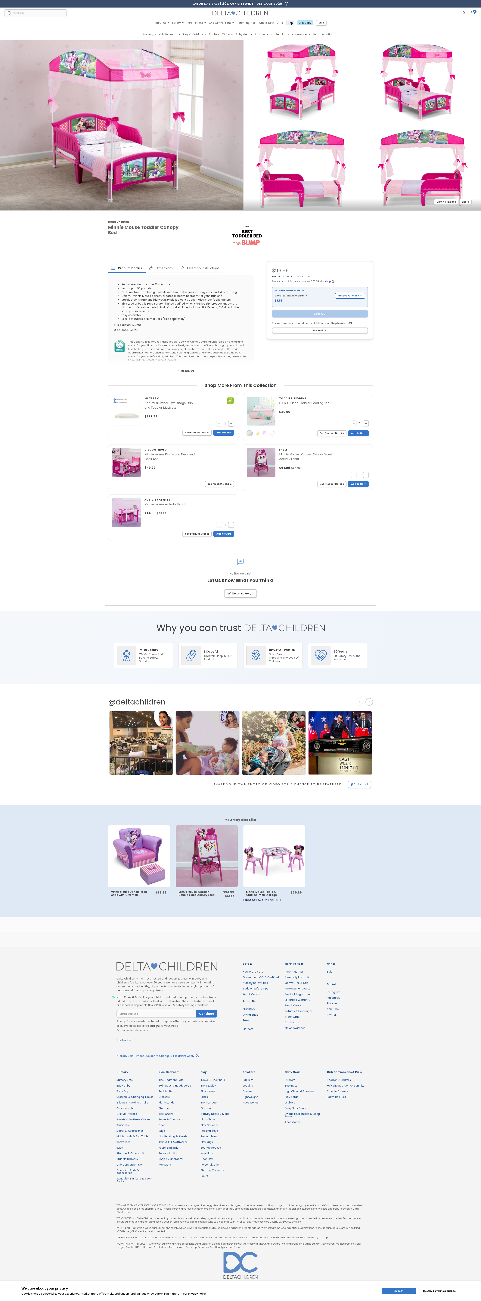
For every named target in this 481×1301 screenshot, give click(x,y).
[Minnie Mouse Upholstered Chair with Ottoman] (139, 856)
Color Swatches (295, 1028)
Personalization (323, 34)
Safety (176, 23)
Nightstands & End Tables (133, 1136)
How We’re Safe (253, 971)
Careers (248, 1029)
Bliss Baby (305, 23)
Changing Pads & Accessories (127, 1171)
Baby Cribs (123, 1085)
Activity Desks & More (215, 1114)
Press (246, 1020)
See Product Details (197, 432)
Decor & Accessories (130, 1131)
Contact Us (292, 1022)
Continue (206, 1013)
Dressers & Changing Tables (134, 1097)
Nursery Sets (124, 1080)
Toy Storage (209, 1102)
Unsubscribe (123, 1040)
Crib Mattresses (126, 1114)
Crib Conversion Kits (129, 1164)
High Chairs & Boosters (299, 1091)
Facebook (333, 998)
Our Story (249, 1009)
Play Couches (210, 1125)
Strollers (214, 34)
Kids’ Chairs (166, 1114)
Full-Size (248, 1080)
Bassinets (122, 1125)
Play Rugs (207, 1142)
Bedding (281, 34)
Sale (321, 22)
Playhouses (208, 1091)
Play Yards (291, 1097)
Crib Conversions (220, 23)
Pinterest (333, 1003)
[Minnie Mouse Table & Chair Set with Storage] (274, 856)
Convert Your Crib (296, 983)
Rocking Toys (209, 1131)
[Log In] (463, 13)
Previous (360, 701)
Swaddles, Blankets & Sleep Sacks (134, 1180)
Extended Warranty (297, 1000)
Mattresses (262, 34)
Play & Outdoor (193, 34)
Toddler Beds (167, 1091)
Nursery (148, 34)
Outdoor (206, 1108)
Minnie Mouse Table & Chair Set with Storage (261, 893)
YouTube (333, 1009)
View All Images (446, 201)
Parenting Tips (246, 23)
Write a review (239, 593)
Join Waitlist (320, 330)
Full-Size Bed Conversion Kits (345, 1085)
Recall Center (251, 994)
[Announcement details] (198, 1055)
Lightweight (250, 1097)
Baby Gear (243, 34)
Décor (162, 1125)
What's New (266, 23)
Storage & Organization (131, 1153)
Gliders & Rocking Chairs (132, 1102)
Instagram (333, 992)
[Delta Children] (166, 966)
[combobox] (36, 13)
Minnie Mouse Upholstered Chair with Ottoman (129, 893)
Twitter (331, 1015)
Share (465, 201)
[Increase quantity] (231, 424)
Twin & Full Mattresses (173, 1142)
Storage (164, 1108)
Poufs (204, 1176)
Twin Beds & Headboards (175, 1085)
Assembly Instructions (299, 977)
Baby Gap (122, 1091)
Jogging (248, 1085)
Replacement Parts (297, 988)
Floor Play (207, 1159)
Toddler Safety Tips (255, 988)
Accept (398, 1291)
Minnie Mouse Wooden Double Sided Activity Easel (196, 893)
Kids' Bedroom (168, 34)
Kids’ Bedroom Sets (171, 1080)
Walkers (290, 1102)
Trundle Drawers (127, 1159)
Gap (290, 23)
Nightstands (166, 1102)
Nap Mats (165, 1164)
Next (369, 701)
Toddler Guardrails (339, 1080)
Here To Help (195, 23)
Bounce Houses (211, 1148)
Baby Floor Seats (295, 1108)
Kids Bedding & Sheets (173, 1136)
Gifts (280, 23)
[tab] (127, 268)
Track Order (292, 1017)
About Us (160, 23)
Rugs (119, 1148)
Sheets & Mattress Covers (133, 1119)
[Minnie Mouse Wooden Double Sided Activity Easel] (207, 856)
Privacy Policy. (197, 1294)
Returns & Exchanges (298, 1011)
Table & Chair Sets (171, 1119)
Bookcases (123, 1142)
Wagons (227, 34)
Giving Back (250, 1015)
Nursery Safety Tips (255, 983)
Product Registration (298, 994)
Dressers (164, 1097)
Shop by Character (171, 1159)
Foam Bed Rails (168, 1148)
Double (247, 1091)
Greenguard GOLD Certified (261, 977)
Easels (205, 1097)
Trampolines (209, 1136)
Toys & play (208, 1085)
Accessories (300, 34)
